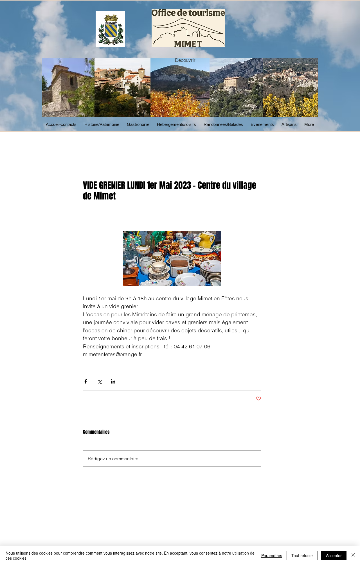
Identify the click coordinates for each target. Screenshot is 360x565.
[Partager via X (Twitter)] (99, 381)
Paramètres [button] (271, 555)
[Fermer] (353, 555)
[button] (139, 124)
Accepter (334, 555)
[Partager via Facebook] (85, 381)
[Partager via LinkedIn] (113, 381)
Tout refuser (302, 555)
